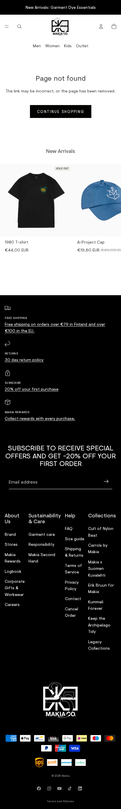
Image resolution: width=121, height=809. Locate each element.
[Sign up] (106, 482)
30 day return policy (24, 360)
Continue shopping (60, 111)
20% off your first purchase (31, 389)
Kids (68, 46)
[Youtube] (60, 788)
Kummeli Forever (95, 605)
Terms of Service (73, 568)
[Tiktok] (70, 788)
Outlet (82, 46)
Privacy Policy (72, 585)
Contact (73, 598)
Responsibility (41, 544)
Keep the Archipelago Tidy (99, 625)
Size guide (74, 539)
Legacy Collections (99, 645)
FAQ (69, 528)
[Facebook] (39, 788)
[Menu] (7, 26)
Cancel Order (71, 612)
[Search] (19, 26)
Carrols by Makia (97, 548)
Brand (10, 534)
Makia (66, 775)
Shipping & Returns (74, 551)
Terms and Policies (60, 801)
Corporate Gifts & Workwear (15, 587)
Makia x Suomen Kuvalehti (96, 568)
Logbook (13, 571)
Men (37, 46)
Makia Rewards (13, 557)
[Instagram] (50, 788)
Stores (11, 544)
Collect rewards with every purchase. (40, 418)
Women (52, 46)
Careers (12, 604)
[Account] (101, 26)
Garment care (41, 534)
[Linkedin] (81, 788)
